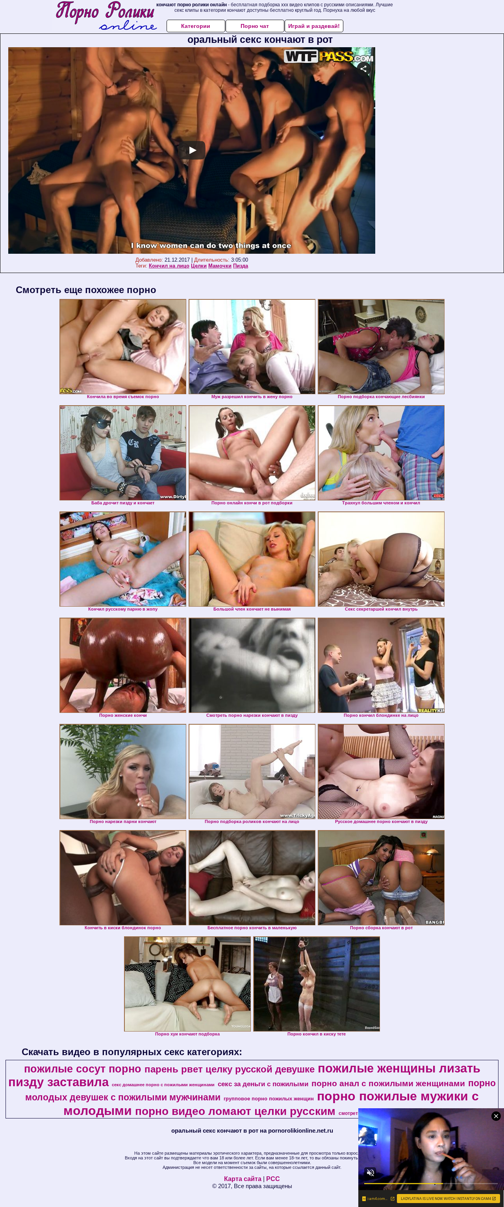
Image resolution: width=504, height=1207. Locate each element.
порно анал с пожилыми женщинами (388, 1083)
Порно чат (255, 26)
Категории (195, 26)
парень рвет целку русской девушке (230, 1069)
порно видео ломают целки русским (235, 1111)
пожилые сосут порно (82, 1069)
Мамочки (220, 266)
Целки (199, 266)
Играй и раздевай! (314, 26)
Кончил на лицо (169, 266)
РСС (273, 1179)
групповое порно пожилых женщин (269, 1099)
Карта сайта (242, 1179)
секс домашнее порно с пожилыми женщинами (163, 1084)
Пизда (240, 266)
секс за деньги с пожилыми (263, 1084)
